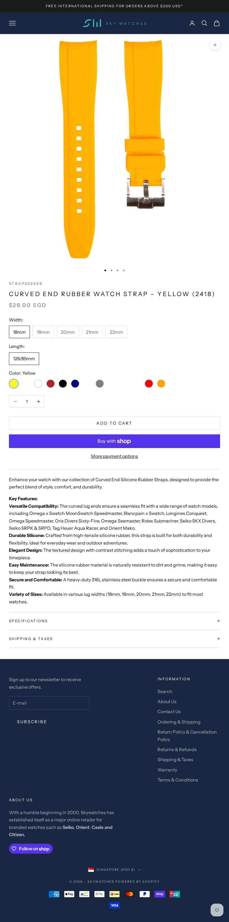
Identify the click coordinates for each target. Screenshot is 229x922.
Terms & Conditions (178, 780)
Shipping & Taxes (175, 759)
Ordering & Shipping (179, 722)
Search (165, 691)
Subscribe (32, 721)
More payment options (114, 456)
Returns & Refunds (177, 749)
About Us (167, 701)
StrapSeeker (26, 283)
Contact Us (169, 711)
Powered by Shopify (137, 882)
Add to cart (114, 423)
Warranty (167, 770)
